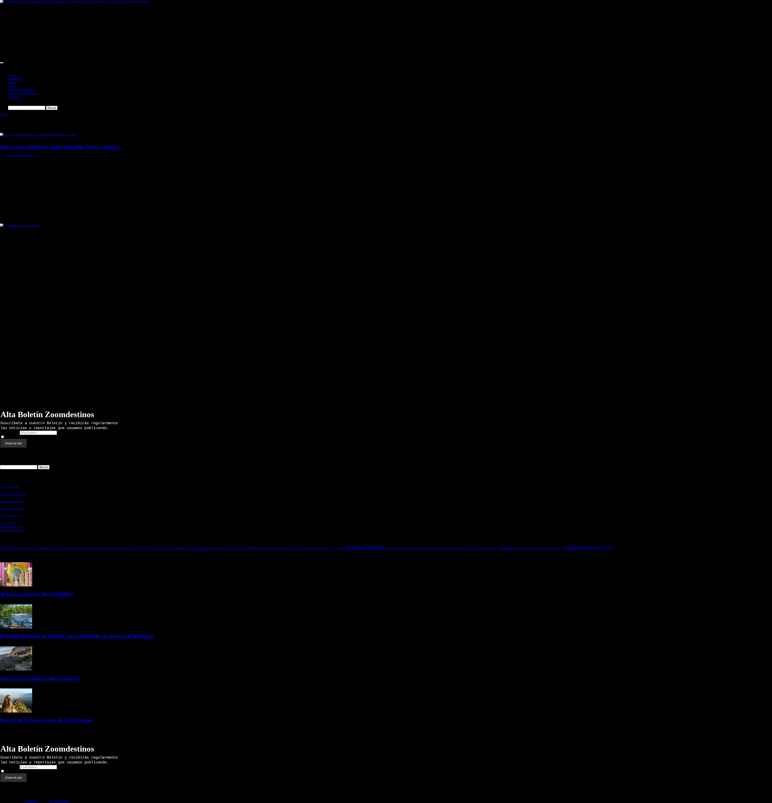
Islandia (286, 548)
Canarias (102, 548)
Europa (230, 548)
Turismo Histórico (548, 548)
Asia (76, 548)
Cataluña (113, 548)
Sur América (492, 548)
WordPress (31, 801)
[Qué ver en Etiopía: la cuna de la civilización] (16, 711)
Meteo (12, 82)
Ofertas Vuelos (393, 548)
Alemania (28, 548)
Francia (240, 548)
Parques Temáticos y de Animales (437, 548)
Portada (5, 115)
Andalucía (59, 548)
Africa (20, 548)
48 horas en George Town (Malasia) (36, 594)
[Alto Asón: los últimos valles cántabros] (16, 669)
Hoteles (252, 548)
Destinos (154, 548)
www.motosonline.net (12, 501)
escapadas (177, 548)
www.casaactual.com (12, 508)
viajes (597, 547)
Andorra (69, 548)
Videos (12, 86)
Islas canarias (316, 548)
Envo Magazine (59, 801)
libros (333, 548)
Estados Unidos (216, 548)
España (201, 547)
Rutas (481, 548)
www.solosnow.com (11, 526)
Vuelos (609, 548)
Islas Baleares (299, 548)
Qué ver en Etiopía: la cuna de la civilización (46, 720)
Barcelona (92, 548)
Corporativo (124, 548)
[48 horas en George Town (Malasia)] (16, 585)
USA (561, 548)
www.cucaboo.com (11, 515)
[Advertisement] (120, 32)
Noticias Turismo (366, 547)
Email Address (9, 432)
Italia (327, 548)
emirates (165, 548)
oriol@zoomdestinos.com (21, 155)
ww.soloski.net (8, 523)
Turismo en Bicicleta (526, 548)
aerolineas (8, 547)
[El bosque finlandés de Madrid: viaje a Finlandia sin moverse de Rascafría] (16, 627)
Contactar (14, 97)
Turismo (507, 547)
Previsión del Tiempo (21, 89)
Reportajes (15, 79)
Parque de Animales (410, 548)
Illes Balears (265, 548)
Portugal (458, 548)
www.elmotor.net (10, 486)
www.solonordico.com (13, 530)
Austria (83, 548)
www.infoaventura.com (13, 494)
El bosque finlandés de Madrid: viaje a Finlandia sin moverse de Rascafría (76, 636)
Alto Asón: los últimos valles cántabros (39, 678)
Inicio (11, 75)
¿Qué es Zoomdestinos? (23, 93)
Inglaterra (277, 548)
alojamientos (43, 548)
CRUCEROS (139, 548)
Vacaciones (577, 547)
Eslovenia (190, 548)
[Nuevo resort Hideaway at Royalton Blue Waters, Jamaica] (38, 134)
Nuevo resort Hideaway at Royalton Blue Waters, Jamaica (60, 146)
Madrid (341, 548)
